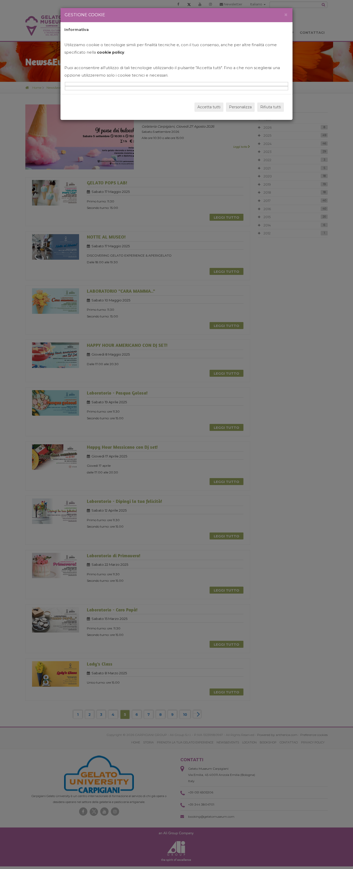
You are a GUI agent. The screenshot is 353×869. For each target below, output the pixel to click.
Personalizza (240, 107)
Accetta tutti (208, 107)
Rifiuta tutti (270, 107)
